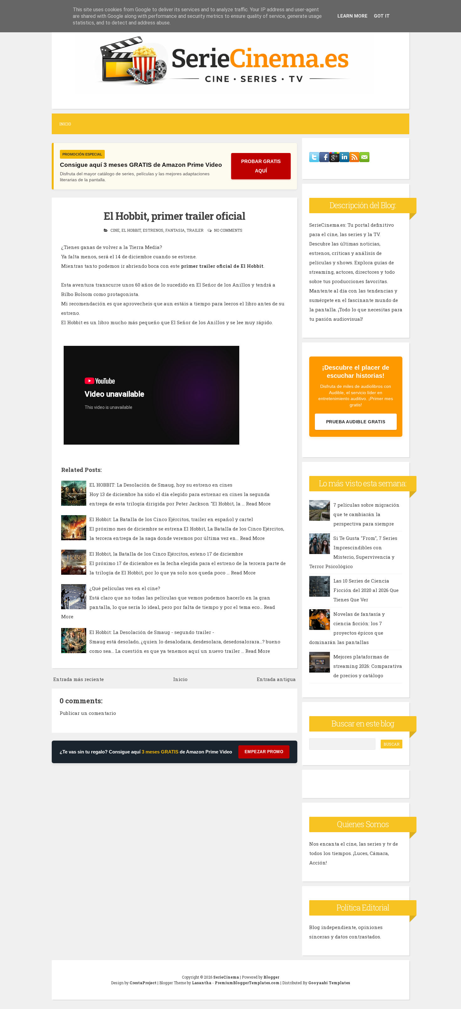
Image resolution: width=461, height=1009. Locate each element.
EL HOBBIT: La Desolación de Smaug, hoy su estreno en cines (160, 485)
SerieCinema (226, 977)
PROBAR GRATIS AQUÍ (261, 166)
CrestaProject (143, 982)
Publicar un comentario (88, 713)
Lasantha (201, 982)
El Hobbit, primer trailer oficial (174, 216)
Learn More (352, 16)
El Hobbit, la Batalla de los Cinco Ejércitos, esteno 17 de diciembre (166, 554)
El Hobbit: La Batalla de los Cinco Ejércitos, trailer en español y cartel (171, 519)
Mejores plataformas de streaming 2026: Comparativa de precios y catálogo (367, 666)
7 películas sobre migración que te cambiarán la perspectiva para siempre (366, 514)
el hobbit (131, 230)
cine (114, 230)
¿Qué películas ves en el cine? (124, 588)
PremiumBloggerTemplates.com (247, 982)
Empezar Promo (264, 751)
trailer (195, 230)
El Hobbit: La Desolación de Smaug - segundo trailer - (151, 632)
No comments (228, 230)
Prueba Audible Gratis (355, 421)
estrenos (153, 230)
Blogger (271, 977)
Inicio (65, 123)
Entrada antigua (276, 679)
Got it (382, 16)
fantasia (175, 230)
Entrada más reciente (78, 679)
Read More (258, 503)
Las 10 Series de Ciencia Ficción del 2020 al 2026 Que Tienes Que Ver (366, 590)
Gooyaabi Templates (329, 982)
